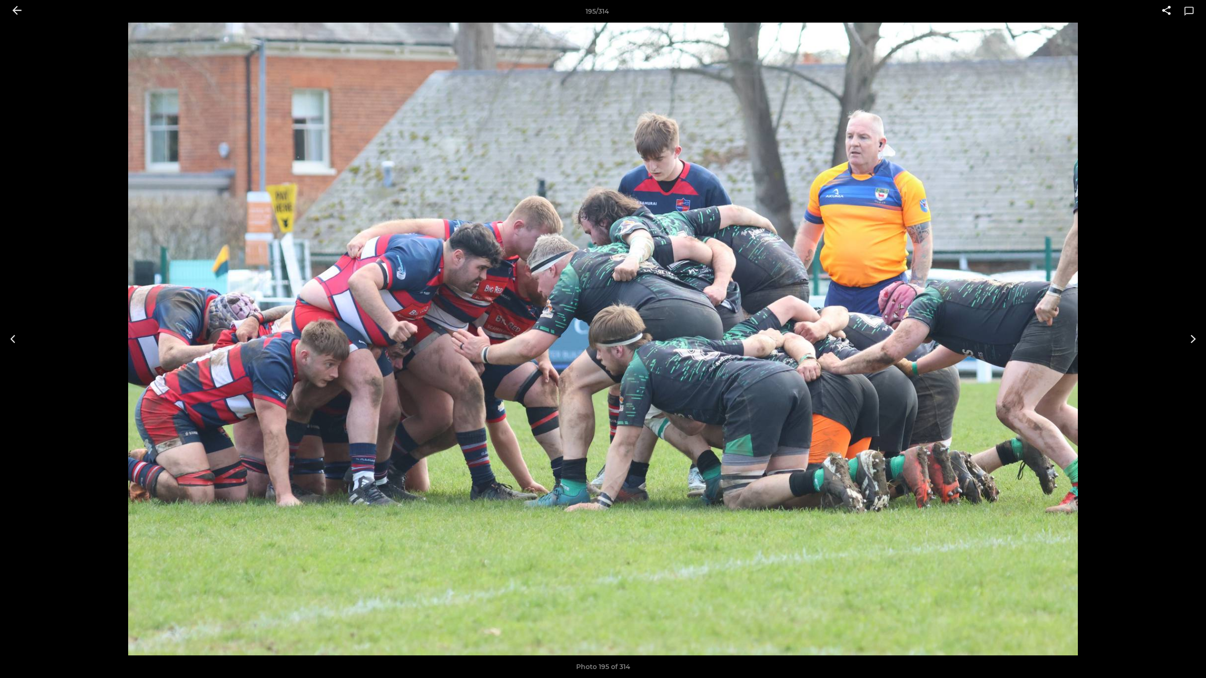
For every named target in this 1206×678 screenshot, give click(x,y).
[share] (1166, 11)
